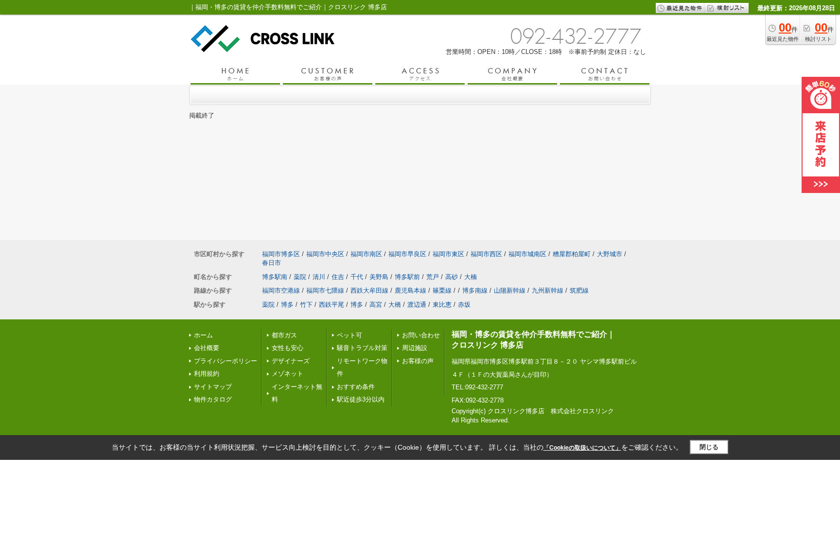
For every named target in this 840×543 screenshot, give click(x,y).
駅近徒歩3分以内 (361, 399)
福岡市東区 (448, 254)
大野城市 (609, 254)
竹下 (306, 304)
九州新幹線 (547, 290)
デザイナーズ (291, 361)
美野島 (378, 276)
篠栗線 (442, 290)
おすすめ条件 (356, 386)
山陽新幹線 (509, 290)
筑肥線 (579, 290)
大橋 (394, 304)
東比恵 (442, 304)
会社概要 (206, 347)
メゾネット (287, 373)
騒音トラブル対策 (362, 347)
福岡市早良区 (407, 254)
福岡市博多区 (281, 254)
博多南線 (475, 290)
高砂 (451, 276)
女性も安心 (287, 347)
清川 (319, 276)
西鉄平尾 (331, 304)
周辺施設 (414, 347)
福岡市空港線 (281, 290)
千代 (356, 276)
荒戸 (432, 276)
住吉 (338, 276)
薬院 (300, 276)
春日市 (271, 262)
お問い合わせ (421, 335)
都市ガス (284, 335)
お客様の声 (418, 361)
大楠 (470, 276)
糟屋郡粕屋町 (572, 254)
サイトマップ (213, 386)
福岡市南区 (366, 254)
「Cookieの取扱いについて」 (582, 447)
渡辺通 (416, 304)
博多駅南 (274, 276)
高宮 (375, 304)
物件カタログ (213, 399)
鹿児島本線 (410, 290)
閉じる (709, 447)
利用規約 (206, 373)
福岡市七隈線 (325, 290)
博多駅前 (407, 276)
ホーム (203, 335)
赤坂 (464, 304)
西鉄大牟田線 (369, 290)
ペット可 (349, 335)
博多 (287, 304)
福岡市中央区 (325, 254)
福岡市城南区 (527, 254)
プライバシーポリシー (225, 361)
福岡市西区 (486, 254)
